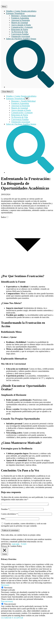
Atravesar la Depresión (20, 20)
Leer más (15, 544)
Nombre (5, 509)
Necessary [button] (5, 585)
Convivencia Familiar (20, 34)
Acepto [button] (23, 544)
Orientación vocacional (20, 36)
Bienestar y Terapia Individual (23, 16)
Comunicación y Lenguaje (22, 27)
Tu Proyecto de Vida (19, 32)
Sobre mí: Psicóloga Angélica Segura (21, 39)
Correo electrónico (9, 514)
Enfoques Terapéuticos (15, 13)
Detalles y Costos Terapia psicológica (21, 11)
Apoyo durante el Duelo (21, 25)
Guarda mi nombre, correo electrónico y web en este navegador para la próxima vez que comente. (23, 524)
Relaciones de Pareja (19, 29)
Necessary (8, 588)
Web (3, 519)
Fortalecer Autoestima (20, 18)
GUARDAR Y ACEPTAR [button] (12, 618)
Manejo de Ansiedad (19, 22)
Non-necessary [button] (7, 601)
